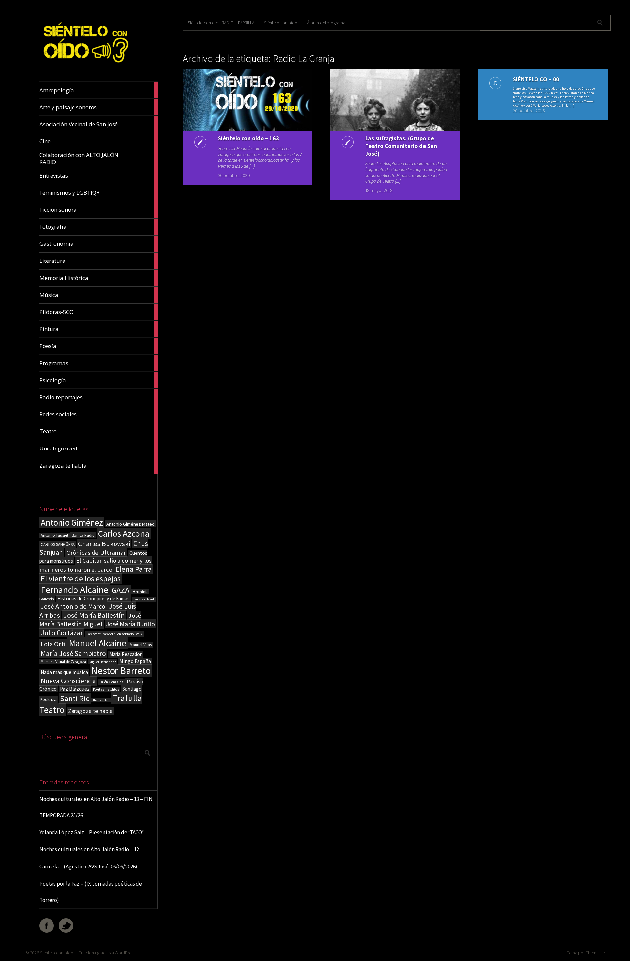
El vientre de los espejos (81, 579)
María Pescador (125, 654)
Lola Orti (53, 644)
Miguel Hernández (102, 662)
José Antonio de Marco (73, 606)
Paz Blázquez (75, 689)
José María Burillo (130, 624)
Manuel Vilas (141, 645)
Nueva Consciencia (68, 681)
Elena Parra (134, 569)
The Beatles (101, 700)
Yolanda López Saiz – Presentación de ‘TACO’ (91, 832)
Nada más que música (64, 672)
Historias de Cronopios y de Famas (93, 598)
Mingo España (135, 661)
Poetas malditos (106, 689)
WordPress (125, 953)
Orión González (111, 682)
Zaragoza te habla (90, 711)
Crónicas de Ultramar (96, 552)
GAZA (120, 590)
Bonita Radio (83, 535)
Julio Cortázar (62, 632)
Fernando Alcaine (74, 589)
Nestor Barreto (121, 670)
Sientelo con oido (56, 953)
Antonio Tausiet (54, 535)
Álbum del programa (326, 23)
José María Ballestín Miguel (90, 619)
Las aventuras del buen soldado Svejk (114, 634)
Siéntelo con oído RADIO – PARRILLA (221, 23)
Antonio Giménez (72, 522)
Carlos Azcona (123, 533)
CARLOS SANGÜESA (58, 544)
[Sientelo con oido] (85, 66)
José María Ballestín (94, 615)
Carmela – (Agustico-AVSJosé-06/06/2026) (88, 866)
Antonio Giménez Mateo (130, 524)
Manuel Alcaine (97, 643)
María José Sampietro (73, 653)
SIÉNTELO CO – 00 (536, 79)
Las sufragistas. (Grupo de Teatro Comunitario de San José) (401, 146)
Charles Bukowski (104, 543)
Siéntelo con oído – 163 (248, 138)
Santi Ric (74, 698)
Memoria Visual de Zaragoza (63, 661)
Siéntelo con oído (280, 23)
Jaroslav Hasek (144, 599)
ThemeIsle (595, 953)
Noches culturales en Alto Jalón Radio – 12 (89, 849)
